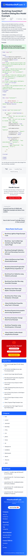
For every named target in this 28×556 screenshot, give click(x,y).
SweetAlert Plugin (18, 169)
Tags (4, 527)
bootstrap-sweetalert (9, 164)
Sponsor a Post (6, 537)
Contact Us (5, 516)
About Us (5, 514)
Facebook (5, 543)
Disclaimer (5, 519)
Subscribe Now (14, 355)
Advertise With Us (7, 535)
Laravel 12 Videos (14, 348)
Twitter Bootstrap (14, 171)
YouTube (5, 547)
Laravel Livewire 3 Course (14, 351)
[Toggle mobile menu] (24, 5)
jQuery (10, 169)
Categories (5, 529)
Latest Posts (6, 524)
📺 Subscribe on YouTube (14, 198)
